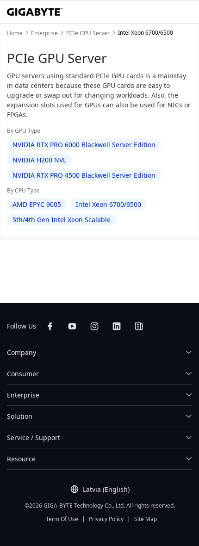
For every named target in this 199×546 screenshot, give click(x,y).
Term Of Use (62, 519)
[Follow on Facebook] (50, 326)
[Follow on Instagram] (94, 326)
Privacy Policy (106, 519)
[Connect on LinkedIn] (116, 326)
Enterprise (23, 395)
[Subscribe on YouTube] (72, 326)
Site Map (145, 519)
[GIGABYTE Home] (34, 12)
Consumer (23, 373)
